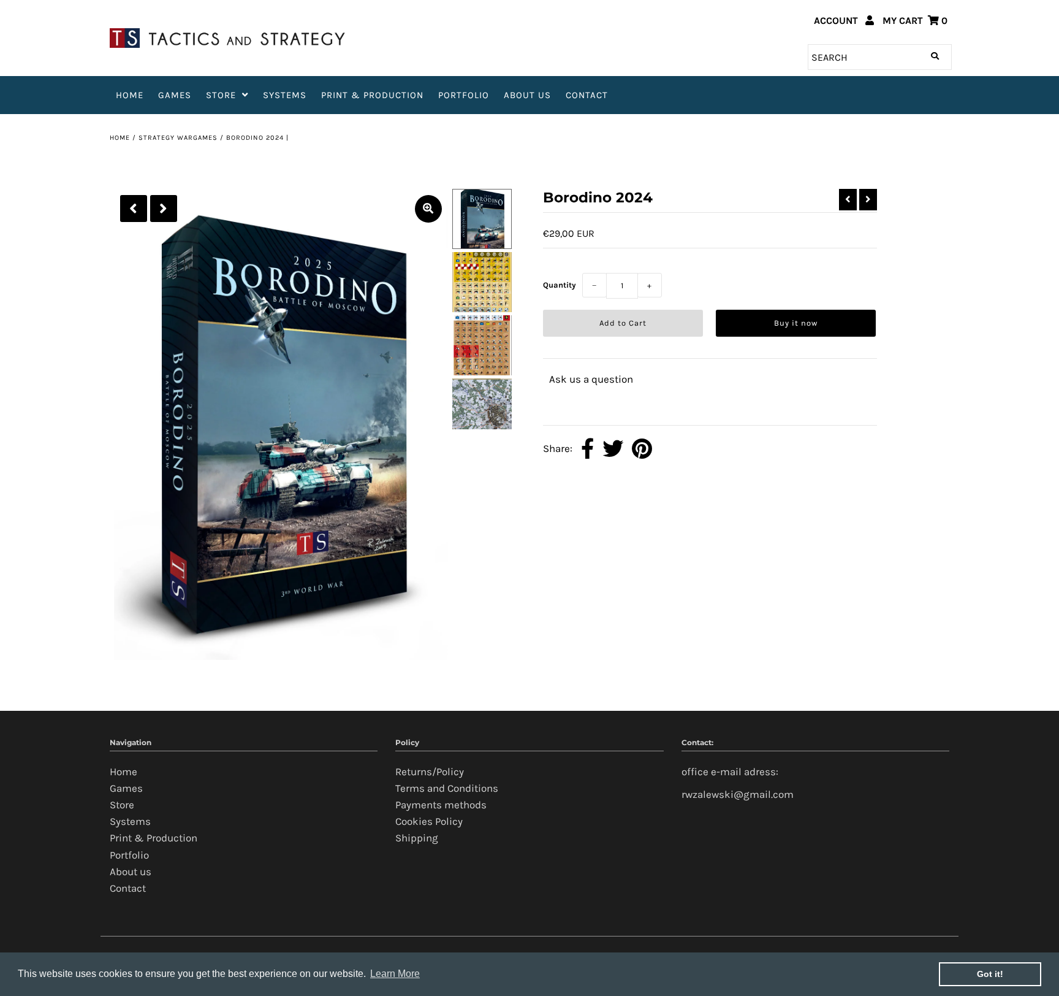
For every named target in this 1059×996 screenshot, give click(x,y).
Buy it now (796, 323)
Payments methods (441, 805)
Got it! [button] (990, 974)
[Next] (163, 208)
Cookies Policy (429, 821)
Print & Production (372, 95)
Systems (284, 95)
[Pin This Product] (642, 449)
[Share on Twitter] (612, 449)
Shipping (416, 838)
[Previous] (133, 208)
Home (129, 95)
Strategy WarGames (178, 138)
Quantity (559, 284)
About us (527, 95)
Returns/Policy (429, 771)
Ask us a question (591, 379)
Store (221, 95)
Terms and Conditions (446, 788)
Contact (587, 95)
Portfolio (463, 95)
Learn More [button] (395, 973)
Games (174, 95)
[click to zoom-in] (428, 209)
